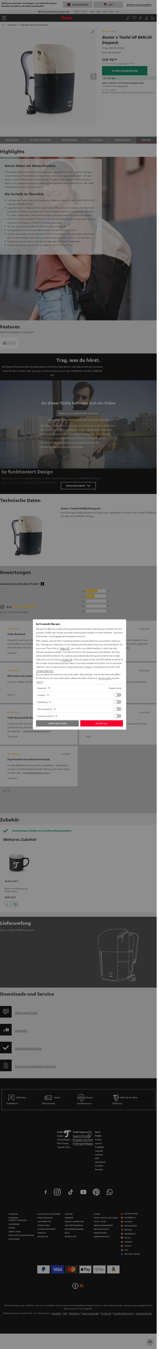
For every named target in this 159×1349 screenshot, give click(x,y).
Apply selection (57, 723)
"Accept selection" (45, 670)
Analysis (41, 695)
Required (42, 688)
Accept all (101, 723)
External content (46, 716)
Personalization (45, 709)
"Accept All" (67, 659)
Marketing (42, 702)
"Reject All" (64, 648)
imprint (39, 681)
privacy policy (105, 678)
